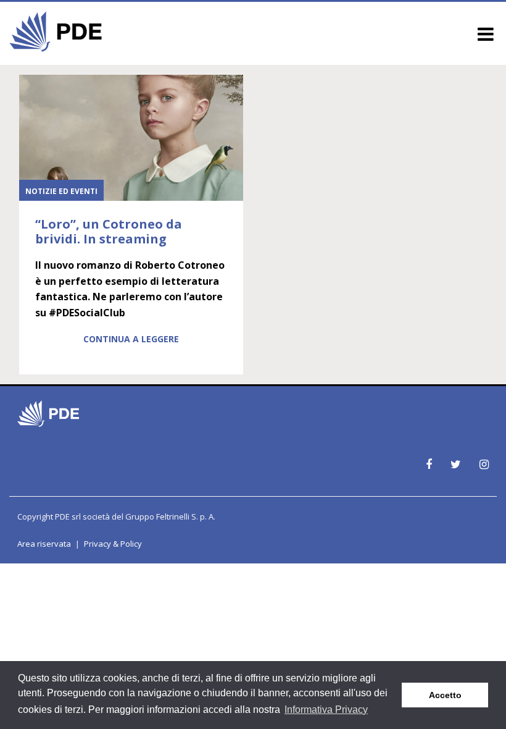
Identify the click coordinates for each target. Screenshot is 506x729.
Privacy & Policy (113, 543)
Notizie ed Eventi (61, 191)
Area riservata (44, 543)
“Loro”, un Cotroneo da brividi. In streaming (108, 231)
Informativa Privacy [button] (326, 709)
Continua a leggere (131, 339)
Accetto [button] (445, 695)
